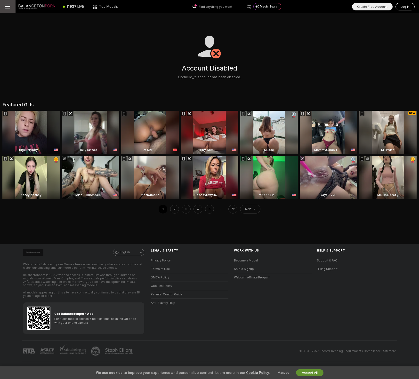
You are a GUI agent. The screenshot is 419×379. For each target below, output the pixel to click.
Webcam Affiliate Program (252, 277)
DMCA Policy (160, 277)
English (125, 252)
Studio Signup (244, 269)
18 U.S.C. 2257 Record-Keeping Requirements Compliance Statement (347, 351)
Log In (405, 6)
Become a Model (246, 260)
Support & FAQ (327, 260)
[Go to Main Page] (37, 6)
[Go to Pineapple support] (96, 351)
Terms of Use (160, 269)
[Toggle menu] (8, 6)
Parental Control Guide (166, 294)
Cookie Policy (257, 373)
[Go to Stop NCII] (119, 351)
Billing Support (327, 269)
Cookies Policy (161, 286)
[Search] (249, 6)
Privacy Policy (161, 260)
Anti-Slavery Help (163, 303)
